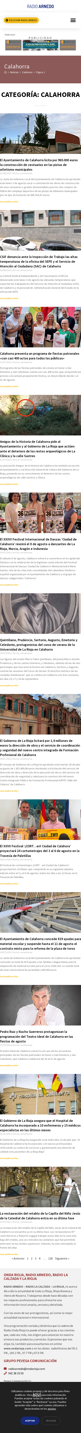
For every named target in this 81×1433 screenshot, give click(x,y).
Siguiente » (62, 1258)
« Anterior (18, 1258)
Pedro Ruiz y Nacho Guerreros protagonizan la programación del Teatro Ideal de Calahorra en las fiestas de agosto (36, 1036)
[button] (73, 20)
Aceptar (30, 1420)
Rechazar (51, 1420)
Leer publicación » (9, 201)
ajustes (52, 1408)
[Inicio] (5, 72)
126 (50, 1258)
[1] (40, 43)
